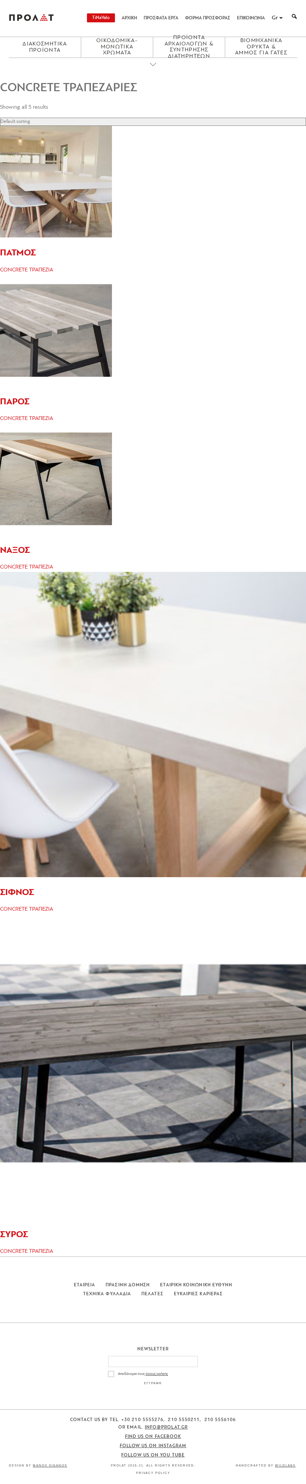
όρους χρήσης (157, 1374)
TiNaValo (101, 18)
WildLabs (285, 1465)
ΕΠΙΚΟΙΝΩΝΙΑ (251, 18)
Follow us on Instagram (153, 1446)
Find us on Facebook (153, 1436)
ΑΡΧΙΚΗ (129, 18)
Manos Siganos (50, 1465)
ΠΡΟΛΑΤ (31, 18)
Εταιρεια (85, 1285)
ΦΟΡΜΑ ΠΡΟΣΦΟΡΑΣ (207, 18)
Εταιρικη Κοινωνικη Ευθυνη (196, 1285)
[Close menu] (153, 70)
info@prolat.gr (166, 1427)
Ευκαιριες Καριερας (198, 1294)
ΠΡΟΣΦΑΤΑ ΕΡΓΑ (161, 18)
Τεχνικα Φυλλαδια (107, 1294)
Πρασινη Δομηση (128, 1285)
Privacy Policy (153, 1473)
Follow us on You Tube (153, 1455)
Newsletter (153, 1349)
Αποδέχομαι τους (143, 1374)
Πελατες (152, 1294)
